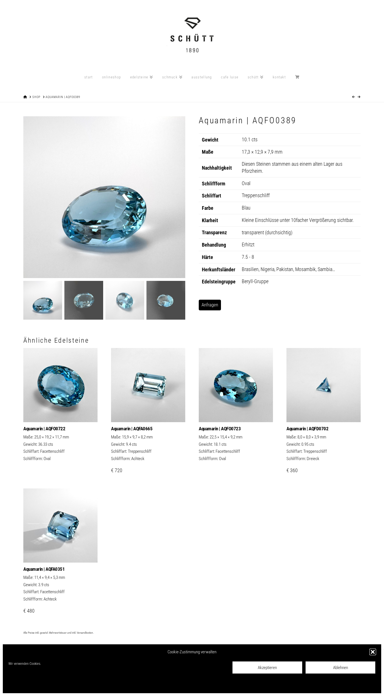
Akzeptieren (267, 667)
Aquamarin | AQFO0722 (44, 428)
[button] (373, 652)
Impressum (73, 685)
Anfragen (210, 305)
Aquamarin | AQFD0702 (307, 428)
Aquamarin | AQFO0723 (220, 428)
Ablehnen (340, 667)
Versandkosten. (85, 632)
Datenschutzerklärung (48, 685)
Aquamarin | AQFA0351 (44, 569)
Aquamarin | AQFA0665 (131, 428)
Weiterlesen (60, 412)
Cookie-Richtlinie (19, 685)
